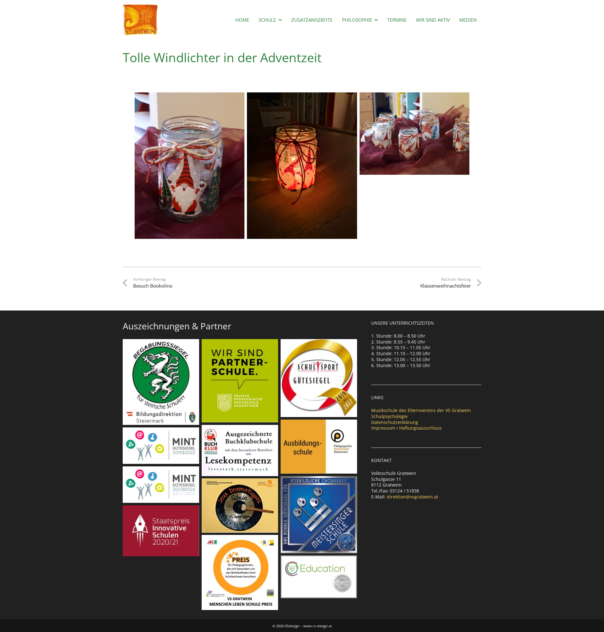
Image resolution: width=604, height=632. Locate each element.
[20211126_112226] (415, 133)
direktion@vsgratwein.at (412, 497)
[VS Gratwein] (140, 20)
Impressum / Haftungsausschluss (406, 428)
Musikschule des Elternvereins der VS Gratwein (421, 410)
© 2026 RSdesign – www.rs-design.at (302, 626)
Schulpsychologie (389, 416)
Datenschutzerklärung (394, 422)
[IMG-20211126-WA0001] (302, 165)
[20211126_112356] (190, 165)
